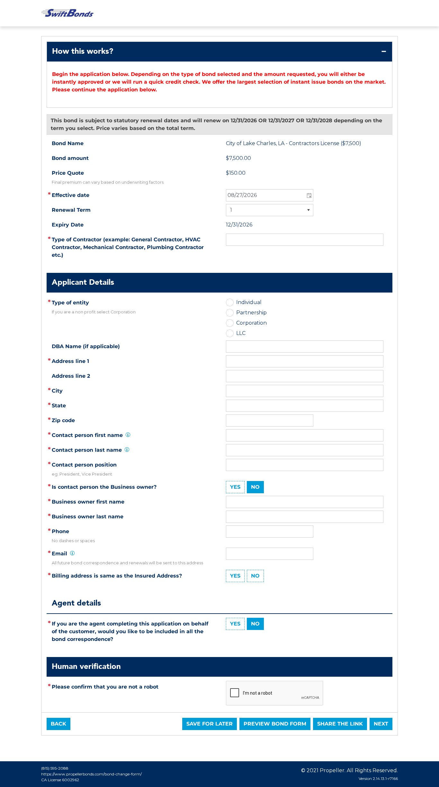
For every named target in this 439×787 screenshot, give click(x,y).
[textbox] (304, 361)
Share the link (340, 724)
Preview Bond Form (275, 724)
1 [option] (231, 210)
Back (58, 724)
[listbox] (269, 210)
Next (381, 724)
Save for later (209, 724)
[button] (308, 195)
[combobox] (269, 195)
